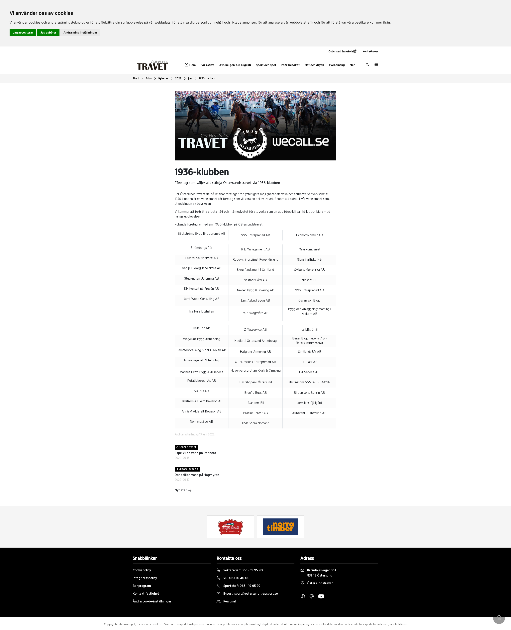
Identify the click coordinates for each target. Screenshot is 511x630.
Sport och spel (266, 65)
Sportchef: (241, 585)
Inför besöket (290, 65)
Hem (192, 65)
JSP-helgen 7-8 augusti (235, 65)
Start (136, 78)
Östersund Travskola (341, 51)
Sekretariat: (243, 570)
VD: (236, 578)
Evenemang (337, 65)
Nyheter (163, 78)
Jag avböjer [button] (48, 32)
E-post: (250, 593)
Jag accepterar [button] (23, 32)
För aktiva (207, 65)
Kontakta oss (370, 51)
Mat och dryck (314, 65)
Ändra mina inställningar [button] (80, 32)
